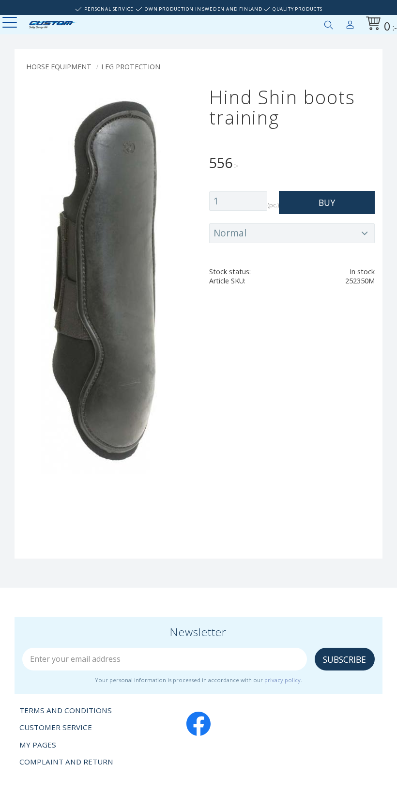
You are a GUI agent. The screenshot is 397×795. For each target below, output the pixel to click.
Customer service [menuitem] (55, 727)
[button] (10, 23)
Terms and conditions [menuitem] (65, 710)
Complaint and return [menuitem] (66, 761)
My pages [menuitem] (350, 22)
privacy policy (282, 680)
